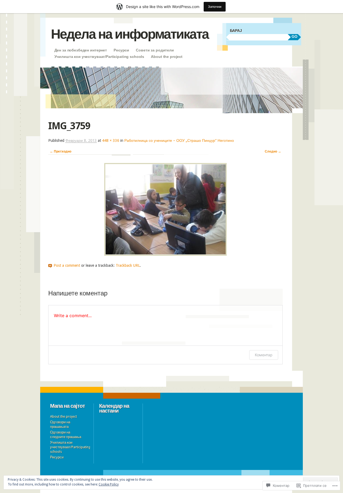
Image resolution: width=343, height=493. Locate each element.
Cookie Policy (109, 484)
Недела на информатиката (129, 34)
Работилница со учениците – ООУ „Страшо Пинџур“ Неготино (179, 140)
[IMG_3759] (165, 254)
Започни (214, 7)
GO (294, 36)
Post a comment (67, 265)
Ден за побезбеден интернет (80, 50)
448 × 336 (110, 140)
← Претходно (60, 151)
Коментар (264, 355)
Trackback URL (128, 265)
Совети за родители (155, 50)
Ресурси (121, 50)
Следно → (273, 151)
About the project (166, 56)
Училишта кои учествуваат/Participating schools (99, 56)
